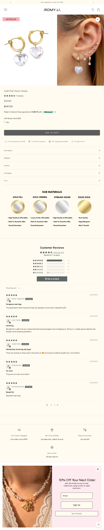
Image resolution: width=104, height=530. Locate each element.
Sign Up (76, 505)
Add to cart (52, 133)
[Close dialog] (97, 469)
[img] (11, 295)
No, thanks (77, 513)
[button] (10, 96)
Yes (7, 122)
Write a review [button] (52, 279)
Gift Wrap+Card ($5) (12, 118)
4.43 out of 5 (58, 252)
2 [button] (51, 405)
